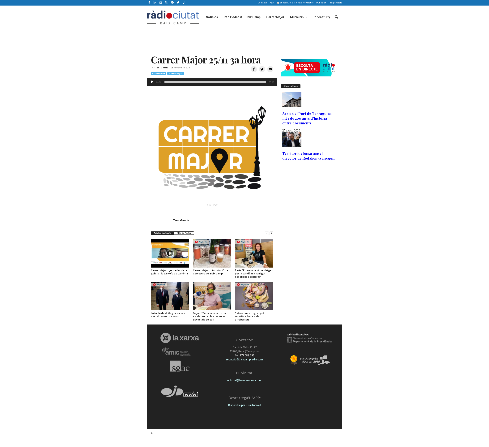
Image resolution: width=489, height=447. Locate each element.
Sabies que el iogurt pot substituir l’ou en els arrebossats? (249, 316)
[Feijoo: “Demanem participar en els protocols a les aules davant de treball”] (212, 296)
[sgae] (179, 366)
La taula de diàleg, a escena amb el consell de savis (168, 314)
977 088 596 (246, 355)
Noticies (212, 17)
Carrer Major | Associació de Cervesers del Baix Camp (210, 272)
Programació (335, 3)
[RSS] (166, 3)
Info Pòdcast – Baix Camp (242, 17)
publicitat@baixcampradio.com (244, 380)
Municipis (297, 17)
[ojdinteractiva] (179, 393)
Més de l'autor (184, 233)
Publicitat (321, 3)
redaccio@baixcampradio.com (244, 359)
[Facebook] (149, 3)
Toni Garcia (161, 67)
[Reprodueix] (152, 82)
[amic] (179, 351)
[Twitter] (178, 3)
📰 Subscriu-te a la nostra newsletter (295, 3)
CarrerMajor (275, 17)
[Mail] (161, 3)
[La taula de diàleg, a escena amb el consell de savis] (170, 296)
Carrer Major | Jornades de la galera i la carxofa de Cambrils (169, 272)
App (272, 3)
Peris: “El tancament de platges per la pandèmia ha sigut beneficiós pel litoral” (254, 273)
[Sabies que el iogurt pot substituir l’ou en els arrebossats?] (254, 296)
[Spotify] (172, 3)
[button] (336, 17)
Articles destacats (162, 233)
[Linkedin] (155, 3)
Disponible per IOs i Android (244, 405)
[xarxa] (179, 338)
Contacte (262, 3)
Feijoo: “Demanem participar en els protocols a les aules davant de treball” (210, 316)
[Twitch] (183, 2)
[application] (212, 82)
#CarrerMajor (176, 73)
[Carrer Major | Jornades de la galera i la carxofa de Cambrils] (170, 253)
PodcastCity (321, 17)
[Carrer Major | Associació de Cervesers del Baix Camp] (212, 253)
